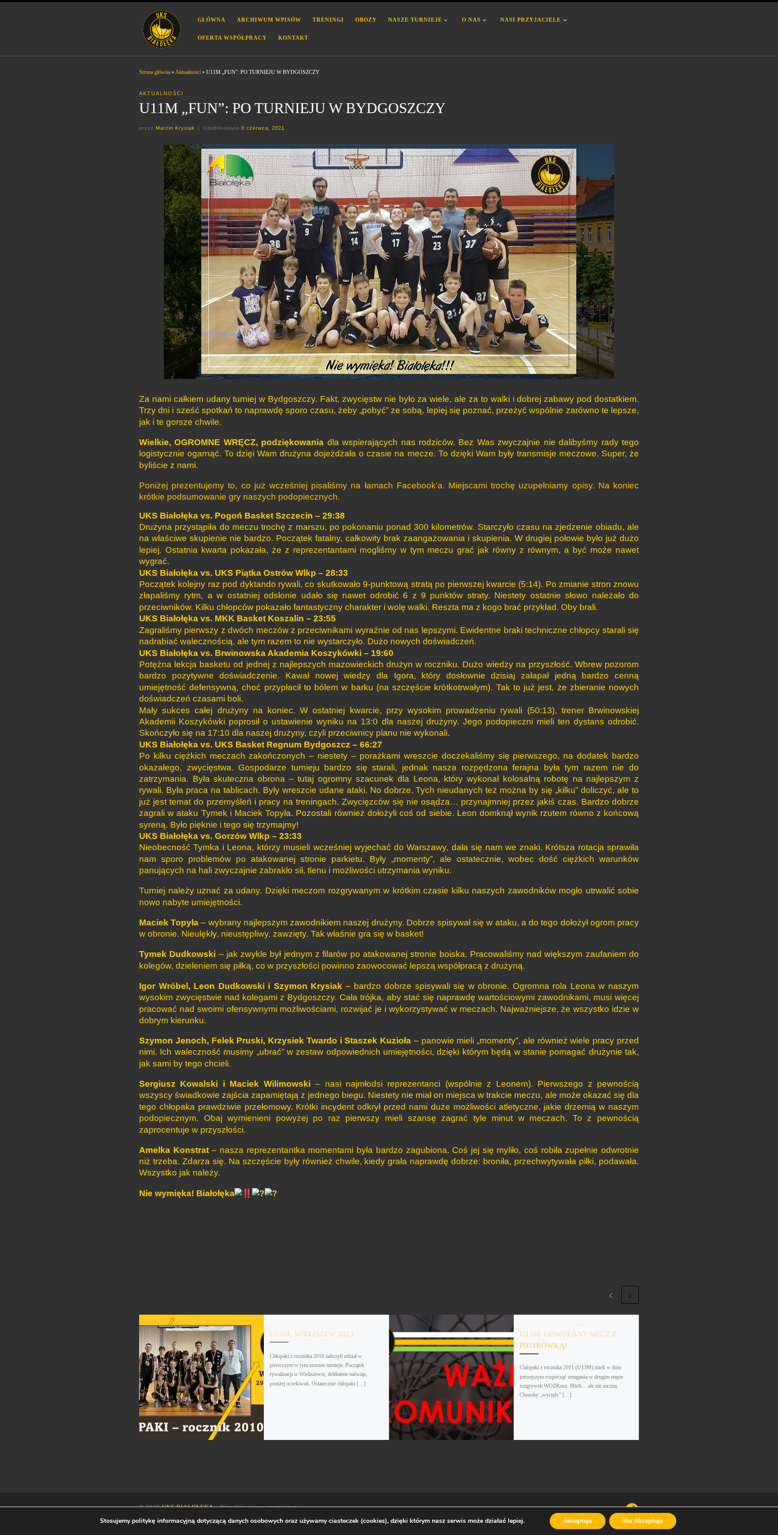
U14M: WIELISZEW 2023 (312, 1334)
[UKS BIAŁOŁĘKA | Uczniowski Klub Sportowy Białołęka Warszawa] (161, 28)
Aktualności (188, 72)
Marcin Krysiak (175, 128)
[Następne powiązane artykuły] (630, 1294)
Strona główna (154, 72)
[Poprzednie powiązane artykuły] (611, 1294)
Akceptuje (577, 1521)
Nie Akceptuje (643, 1521)
